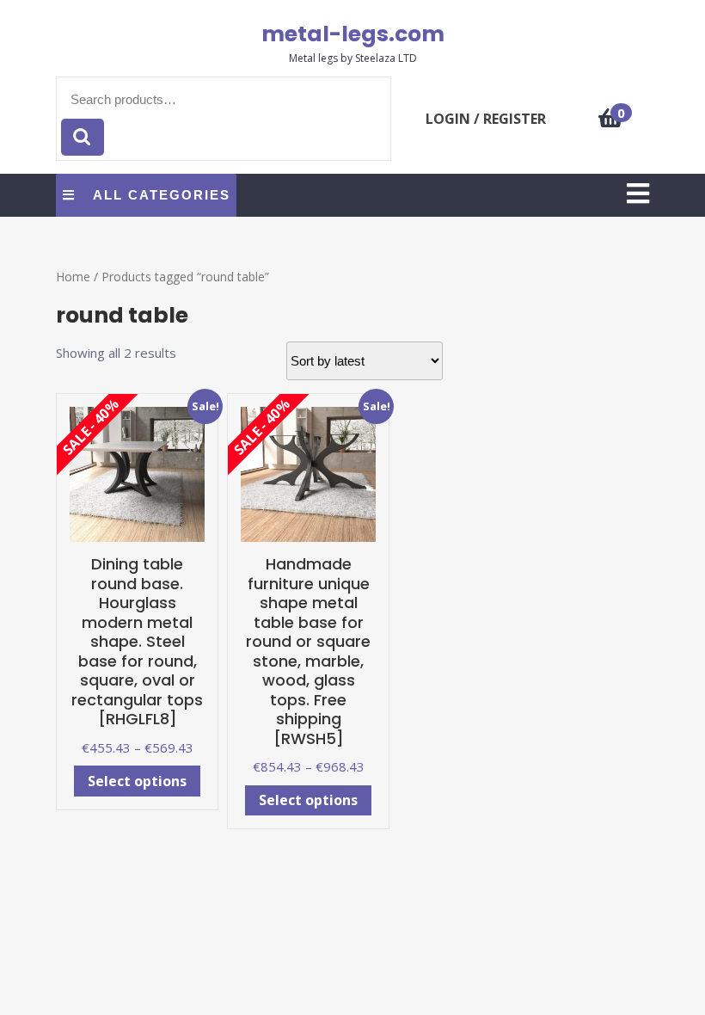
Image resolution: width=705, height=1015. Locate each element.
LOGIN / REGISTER (486, 118)
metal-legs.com (352, 34)
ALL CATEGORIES (161, 195)
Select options (137, 781)
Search (82, 137)
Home (73, 276)
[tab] (638, 195)
